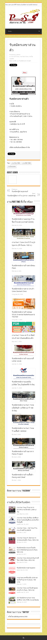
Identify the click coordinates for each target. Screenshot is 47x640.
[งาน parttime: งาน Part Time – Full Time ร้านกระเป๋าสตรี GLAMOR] (12, 530)
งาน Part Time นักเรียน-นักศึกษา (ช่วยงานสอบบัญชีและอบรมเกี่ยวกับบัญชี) (28, 520)
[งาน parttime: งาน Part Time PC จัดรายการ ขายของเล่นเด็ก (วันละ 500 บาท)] (12, 540)
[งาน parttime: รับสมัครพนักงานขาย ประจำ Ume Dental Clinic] (23, 280)
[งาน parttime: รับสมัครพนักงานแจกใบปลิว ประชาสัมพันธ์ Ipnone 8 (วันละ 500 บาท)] (12, 550)
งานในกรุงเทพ (12, 166)
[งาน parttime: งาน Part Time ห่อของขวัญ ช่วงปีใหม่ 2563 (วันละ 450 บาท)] (12, 560)
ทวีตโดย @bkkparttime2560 (17, 616)
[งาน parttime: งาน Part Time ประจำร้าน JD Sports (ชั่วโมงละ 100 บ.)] (23, 234)
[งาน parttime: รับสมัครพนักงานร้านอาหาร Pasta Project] (23, 443)
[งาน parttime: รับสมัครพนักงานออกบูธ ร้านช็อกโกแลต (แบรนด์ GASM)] (23, 211)
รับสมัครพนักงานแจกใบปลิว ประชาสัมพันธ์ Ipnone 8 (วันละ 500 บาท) (27, 550)
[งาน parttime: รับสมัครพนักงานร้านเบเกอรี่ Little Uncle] (23, 350)
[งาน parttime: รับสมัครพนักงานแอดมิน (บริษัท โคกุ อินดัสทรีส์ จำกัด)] (23, 373)
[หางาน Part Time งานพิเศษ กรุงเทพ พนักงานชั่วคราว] (23, 23)
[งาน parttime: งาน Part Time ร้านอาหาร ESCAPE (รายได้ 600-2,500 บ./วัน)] (12, 510)
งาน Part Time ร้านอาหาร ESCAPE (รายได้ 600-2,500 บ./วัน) (27, 510)
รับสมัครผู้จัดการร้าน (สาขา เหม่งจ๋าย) (21, 195)
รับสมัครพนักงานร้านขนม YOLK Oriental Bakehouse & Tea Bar (23, 314)
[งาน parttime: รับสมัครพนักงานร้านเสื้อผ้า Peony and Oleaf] (23, 466)
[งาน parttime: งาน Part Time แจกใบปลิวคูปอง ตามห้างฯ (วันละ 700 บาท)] (12, 590)
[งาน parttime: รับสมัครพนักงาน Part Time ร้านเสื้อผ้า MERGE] (23, 420)
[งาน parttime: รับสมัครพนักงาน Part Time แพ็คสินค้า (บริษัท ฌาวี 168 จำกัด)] (23, 397)
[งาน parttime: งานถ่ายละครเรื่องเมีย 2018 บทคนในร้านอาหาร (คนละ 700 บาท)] (12, 580)
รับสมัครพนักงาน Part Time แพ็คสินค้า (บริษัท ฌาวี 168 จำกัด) (23, 408)
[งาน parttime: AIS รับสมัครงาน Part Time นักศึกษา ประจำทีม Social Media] (12, 600)
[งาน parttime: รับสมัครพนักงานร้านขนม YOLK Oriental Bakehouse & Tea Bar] (23, 304)
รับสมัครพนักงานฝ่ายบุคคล (26, 568)
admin (18, 54)
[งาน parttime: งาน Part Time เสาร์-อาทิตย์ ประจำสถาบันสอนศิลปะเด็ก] (23, 327)
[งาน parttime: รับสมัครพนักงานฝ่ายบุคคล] (12, 570)
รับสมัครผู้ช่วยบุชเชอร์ (20, 190)
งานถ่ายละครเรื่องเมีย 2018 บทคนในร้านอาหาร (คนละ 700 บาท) (27, 580)
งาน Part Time (24, 56)
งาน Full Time (15, 56)
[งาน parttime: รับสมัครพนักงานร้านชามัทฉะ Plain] (23, 257)
